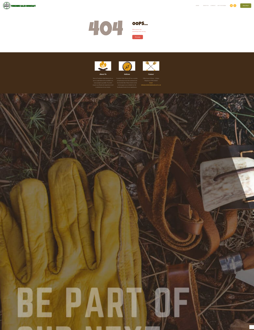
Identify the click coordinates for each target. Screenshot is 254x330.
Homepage (137, 37)
